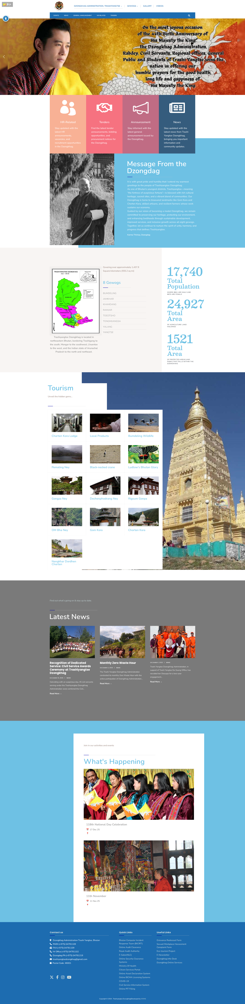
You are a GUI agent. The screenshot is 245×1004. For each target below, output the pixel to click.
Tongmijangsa (112, 321)
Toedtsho (109, 315)
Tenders (114, 15)
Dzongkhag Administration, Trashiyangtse (97, 6)
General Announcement (82, 15)
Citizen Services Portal (129, 969)
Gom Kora (96, 530)
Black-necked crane (102, 467)
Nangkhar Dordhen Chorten (64, 563)
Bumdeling (109, 293)
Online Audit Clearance (130, 947)
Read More (62, 693)
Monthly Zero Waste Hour (118, 663)
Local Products (99, 436)
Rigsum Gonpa (137, 499)
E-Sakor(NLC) (125, 955)
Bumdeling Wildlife (141, 436)
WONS (143, 999)
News (66, 15)
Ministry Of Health (127, 966)
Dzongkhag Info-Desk (167, 958)
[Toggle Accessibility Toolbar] (6, 18)
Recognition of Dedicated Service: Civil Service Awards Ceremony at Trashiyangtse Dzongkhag (70, 668)
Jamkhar (108, 298)
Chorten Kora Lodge (64, 436)
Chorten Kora (136, 530)
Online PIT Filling (127, 988)
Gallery (147, 6)
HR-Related (101, 15)
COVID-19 (124, 981)
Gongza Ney (59, 499)
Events (56, 15)
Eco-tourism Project (166, 951)
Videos (159, 6)
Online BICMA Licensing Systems (134, 977)
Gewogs (131, 6)
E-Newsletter (163, 955)
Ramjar (107, 309)
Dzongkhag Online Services (169, 962)
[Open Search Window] (189, 15)
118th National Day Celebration (106, 824)
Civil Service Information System (134, 985)
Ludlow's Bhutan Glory (143, 467)
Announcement (140, 122)
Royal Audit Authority (129, 951)
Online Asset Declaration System (134, 973)
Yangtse (108, 332)
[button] (4, 57)
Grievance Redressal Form (169, 940)
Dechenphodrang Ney (104, 499)
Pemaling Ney (60, 467)
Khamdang (109, 304)
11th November (96, 896)
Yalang (107, 326)
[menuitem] (99, 5)
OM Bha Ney (60, 530)
